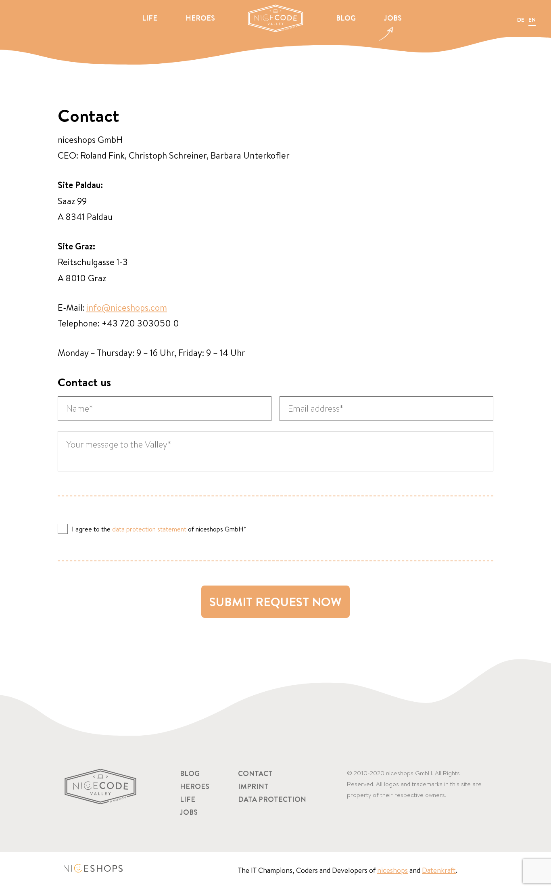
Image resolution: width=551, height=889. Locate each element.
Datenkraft (439, 870)
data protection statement (149, 529)
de (520, 20)
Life (149, 18)
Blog (346, 18)
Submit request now (275, 601)
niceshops (392, 870)
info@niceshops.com (126, 307)
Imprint (253, 786)
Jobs (393, 18)
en (532, 20)
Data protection (272, 799)
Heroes (200, 18)
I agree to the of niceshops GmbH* (159, 529)
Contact (255, 773)
